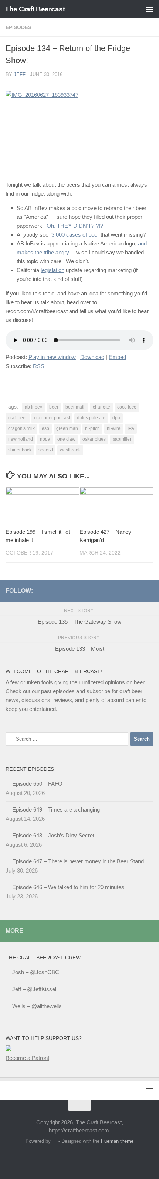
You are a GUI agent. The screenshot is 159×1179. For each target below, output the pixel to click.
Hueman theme (117, 1141)
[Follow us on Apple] (125, 590)
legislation (52, 270)
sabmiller (122, 439)
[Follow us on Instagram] (149, 590)
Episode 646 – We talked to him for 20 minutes (68, 887)
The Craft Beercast (35, 9)
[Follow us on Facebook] (101, 590)
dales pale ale (91, 417)
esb (45, 428)
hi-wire (114, 428)
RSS (38, 366)
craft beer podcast (52, 417)
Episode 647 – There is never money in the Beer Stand (78, 861)
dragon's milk (21, 428)
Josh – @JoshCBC (35, 972)
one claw (66, 439)
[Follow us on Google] (137, 590)
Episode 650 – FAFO (37, 783)
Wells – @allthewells (37, 1006)
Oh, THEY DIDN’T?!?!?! (75, 226)
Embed (117, 357)
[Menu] (150, 9)
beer (53, 407)
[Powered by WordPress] (54, 1141)
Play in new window (52, 357)
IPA (131, 428)
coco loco (126, 407)
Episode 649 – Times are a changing (56, 809)
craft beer (17, 417)
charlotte (101, 407)
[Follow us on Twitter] (89, 590)
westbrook (70, 450)
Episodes (18, 27)
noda (45, 439)
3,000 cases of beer (75, 234)
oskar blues (94, 439)
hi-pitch (92, 428)
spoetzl (45, 450)
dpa (116, 417)
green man (67, 428)
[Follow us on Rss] (113, 590)
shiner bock (19, 450)
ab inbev (33, 407)
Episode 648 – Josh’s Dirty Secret (53, 835)
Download (92, 357)
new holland (20, 439)
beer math (75, 407)
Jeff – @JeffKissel (34, 989)
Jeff (20, 74)
